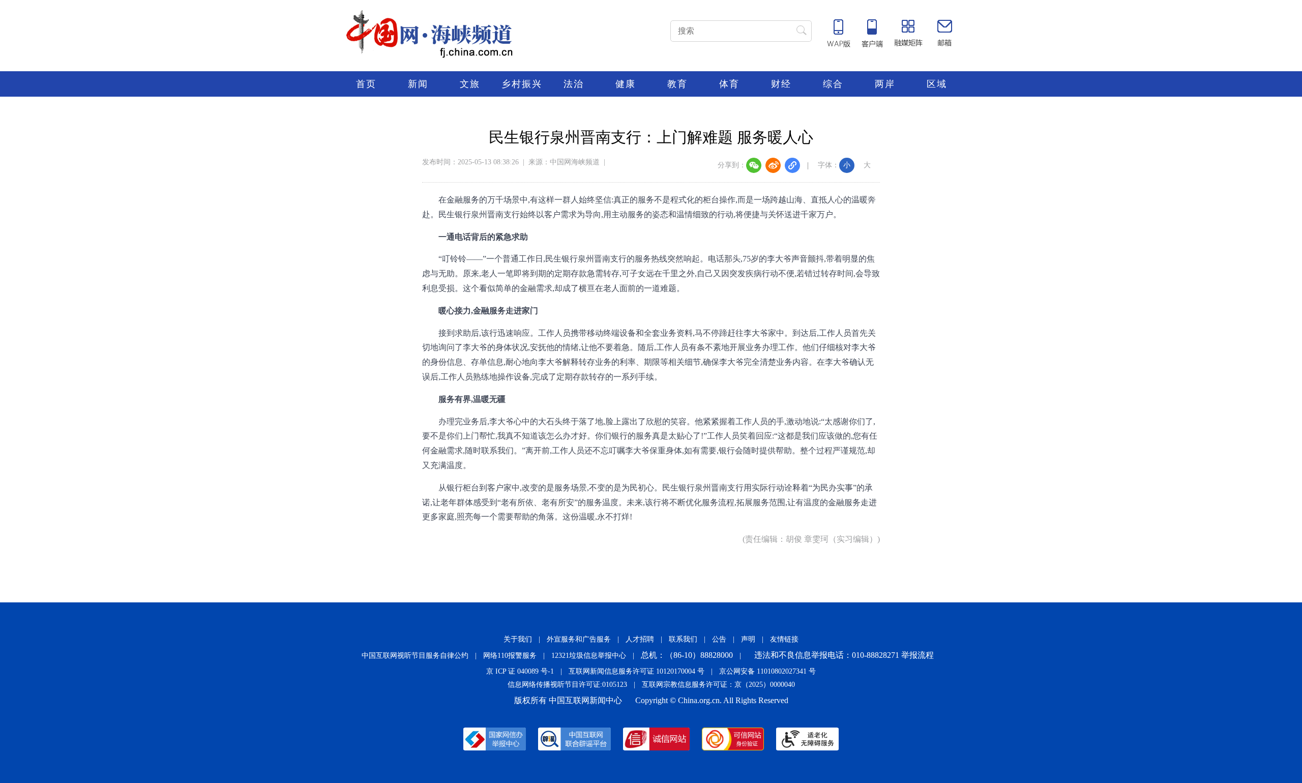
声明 (748, 639)
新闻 (418, 84)
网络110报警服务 (510, 655)
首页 (366, 84)
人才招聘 (640, 639)
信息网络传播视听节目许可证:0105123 (567, 684)
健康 (625, 84)
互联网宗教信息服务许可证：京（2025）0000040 (718, 684)
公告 (719, 639)
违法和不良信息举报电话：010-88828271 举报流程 (844, 655)
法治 (574, 84)
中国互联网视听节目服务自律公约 (415, 655)
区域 (937, 84)
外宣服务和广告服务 (579, 639)
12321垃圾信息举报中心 (588, 655)
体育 (729, 84)
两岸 (885, 84)
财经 (781, 84)
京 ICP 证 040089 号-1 (520, 671)
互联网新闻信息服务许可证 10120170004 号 (636, 671)
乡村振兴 (521, 84)
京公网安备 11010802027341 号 (767, 671)
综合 (833, 84)
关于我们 (518, 639)
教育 (677, 84)
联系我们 (683, 639)
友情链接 (784, 639)
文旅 (470, 84)
